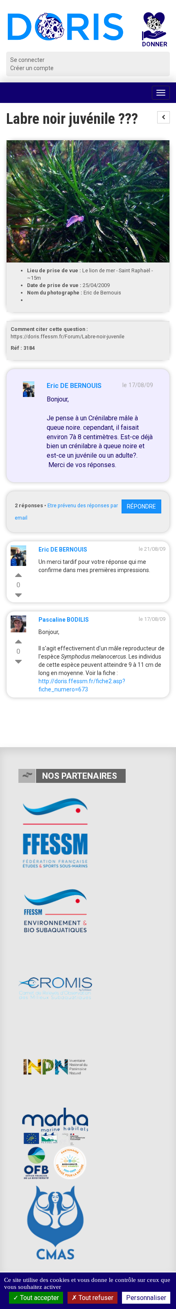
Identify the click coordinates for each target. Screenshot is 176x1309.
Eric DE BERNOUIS (74, 386)
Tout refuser (95, 1298)
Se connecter (27, 60)
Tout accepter (38, 1298)
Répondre (141, 506)
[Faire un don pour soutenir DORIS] (154, 32)
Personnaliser (146, 1298)
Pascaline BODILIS (63, 619)
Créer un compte (32, 68)
